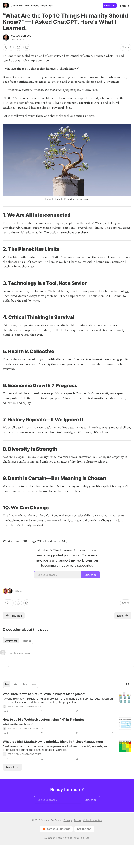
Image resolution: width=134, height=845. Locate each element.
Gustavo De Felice (21, 36)
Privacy (68, 820)
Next (120, 615)
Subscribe (109, 5)
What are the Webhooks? (18, 724)
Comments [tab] (11, 640)
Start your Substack (58, 829)
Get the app (84, 829)
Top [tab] (7, 684)
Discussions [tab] (29, 684)
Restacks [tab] (26, 640)
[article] (67, 702)
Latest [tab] (16, 684)
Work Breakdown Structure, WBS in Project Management (44, 694)
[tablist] (18, 640)
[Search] (127, 684)
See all (10, 767)
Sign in (124, 5)
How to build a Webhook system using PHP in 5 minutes (44, 719)
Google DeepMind (65, 199)
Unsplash (84, 199)
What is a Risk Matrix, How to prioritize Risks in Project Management (53, 741)
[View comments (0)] (18, 47)
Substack (49, 837)
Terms (77, 820)
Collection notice (92, 820)
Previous (16, 615)
